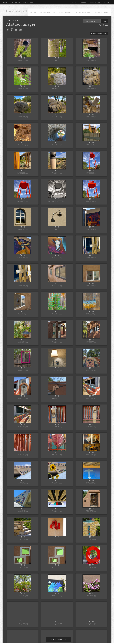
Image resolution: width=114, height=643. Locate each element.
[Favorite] (24, 58)
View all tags (103, 25)
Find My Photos (28, 2)
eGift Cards (107, 2)
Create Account (15, 2)
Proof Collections (47, 12)
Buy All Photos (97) (100, 33)
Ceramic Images (102, 12)
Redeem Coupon (95, 2)
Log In (5, 2)
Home (33, 12)
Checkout (83, 2)
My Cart (74, 2)
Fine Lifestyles (65, 12)
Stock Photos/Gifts (83, 12)
